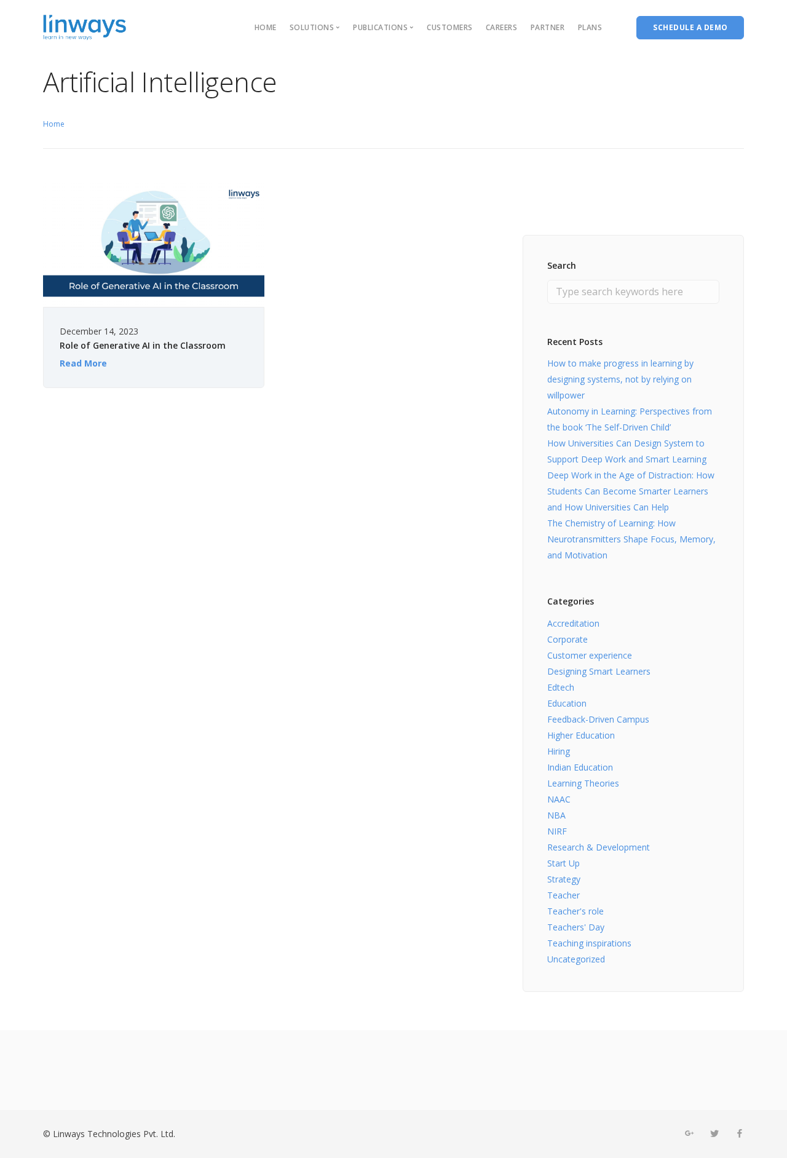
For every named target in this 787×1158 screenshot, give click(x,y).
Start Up (563, 863)
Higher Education (581, 735)
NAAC (559, 799)
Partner (548, 27)
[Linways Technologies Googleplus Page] (689, 1134)
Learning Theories (583, 783)
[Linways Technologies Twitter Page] (714, 1134)
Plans (590, 27)
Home (266, 27)
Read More (83, 363)
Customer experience (589, 655)
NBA (556, 815)
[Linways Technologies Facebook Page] (739, 1134)
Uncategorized (576, 959)
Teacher (563, 895)
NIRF (557, 831)
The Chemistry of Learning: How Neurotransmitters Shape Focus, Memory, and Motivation (631, 539)
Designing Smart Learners (599, 671)
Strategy (563, 879)
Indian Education (580, 767)
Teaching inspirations (589, 943)
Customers (450, 27)
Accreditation (573, 623)
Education (567, 703)
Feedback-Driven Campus (598, 719)
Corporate (567, 639)
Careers (502, 27)
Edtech (560, 687)
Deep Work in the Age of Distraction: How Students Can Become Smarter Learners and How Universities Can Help (630, 491)
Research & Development (598, 847)
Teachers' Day (575, 927)
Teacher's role (575, 911)
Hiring (558, 751)
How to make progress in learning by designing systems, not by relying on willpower (620, 379)
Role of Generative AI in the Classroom (143, 345)
